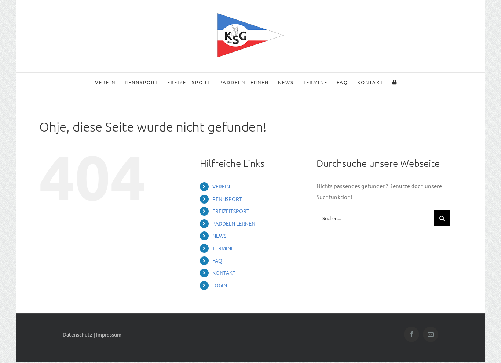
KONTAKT (223, 272)
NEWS (219, 235)
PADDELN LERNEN (233, 223)
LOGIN (219, 285)
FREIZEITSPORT (230, 211)
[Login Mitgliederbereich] (394, 82)
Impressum (108, 334)
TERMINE (223, 248)
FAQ (217, 260)
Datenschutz (77, 334)
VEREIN (221, 186)
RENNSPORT (227, 198)
